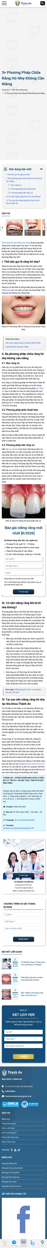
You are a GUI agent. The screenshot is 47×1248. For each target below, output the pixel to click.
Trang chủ (5, 90)
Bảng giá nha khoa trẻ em (11, 1186)
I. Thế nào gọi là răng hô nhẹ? (18, 174)
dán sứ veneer (12, 449)
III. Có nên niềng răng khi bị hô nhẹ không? (23, 196)
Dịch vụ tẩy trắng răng (10, 1137)
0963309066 (10, 1091)
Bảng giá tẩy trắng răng (11, 1177)
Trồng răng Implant (9, 1124)
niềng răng (6, 290)
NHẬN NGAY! (23, 939)
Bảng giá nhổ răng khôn (11, 1173)
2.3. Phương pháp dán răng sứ (20, 193)
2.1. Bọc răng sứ (14, 185)
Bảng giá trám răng (9, 1182)
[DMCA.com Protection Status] (11, 1104)
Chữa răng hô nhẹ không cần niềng (16, 243)
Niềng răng (6, 1119)
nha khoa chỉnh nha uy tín (34, 764)
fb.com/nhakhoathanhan (25, 820)
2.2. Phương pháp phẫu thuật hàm (22, 189)
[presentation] (2, 227)
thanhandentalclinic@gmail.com (18, 1096)
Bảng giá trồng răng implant (12, 1168)
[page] (11, 1150)
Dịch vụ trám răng (8, 1142)
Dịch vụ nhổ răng (8, 1128)
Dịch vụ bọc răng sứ (9, 1133)
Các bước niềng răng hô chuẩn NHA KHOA (22, 343)
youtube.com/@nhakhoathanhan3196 (18, 828)
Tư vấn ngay (23, 592)
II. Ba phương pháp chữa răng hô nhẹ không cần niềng (24, 179)
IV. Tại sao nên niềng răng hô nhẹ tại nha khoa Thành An (22, 201)
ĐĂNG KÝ (23, 1057)
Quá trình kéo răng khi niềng (16, 347)
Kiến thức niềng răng (19, 90)
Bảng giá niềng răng (9, 1163)
